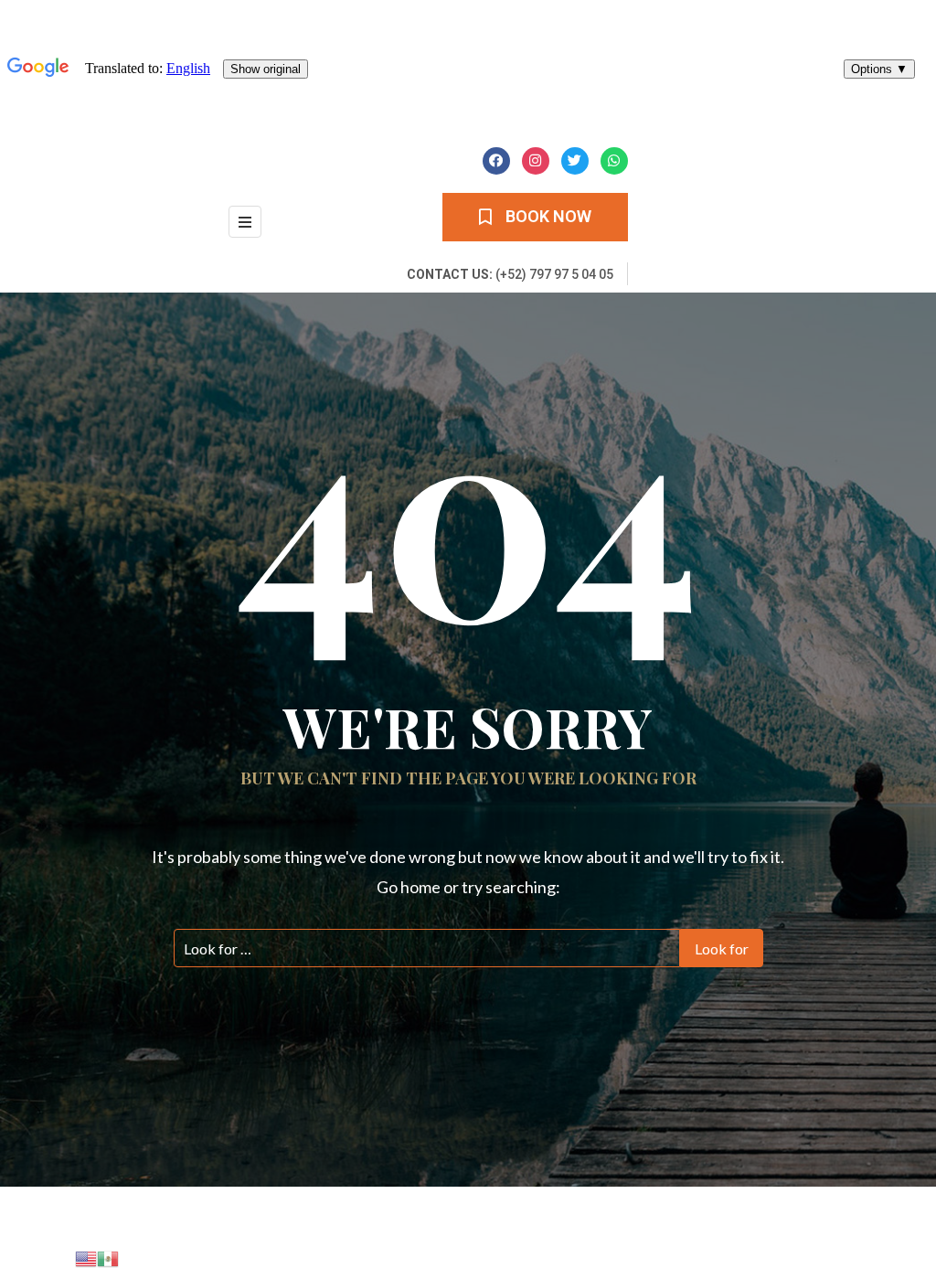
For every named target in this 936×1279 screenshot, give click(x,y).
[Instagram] (535, 161)
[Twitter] (575, 161)
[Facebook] (496, 161)
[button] (535, 217)
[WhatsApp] (614, 161)
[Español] (108, 1256)
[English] (86, 1256)
